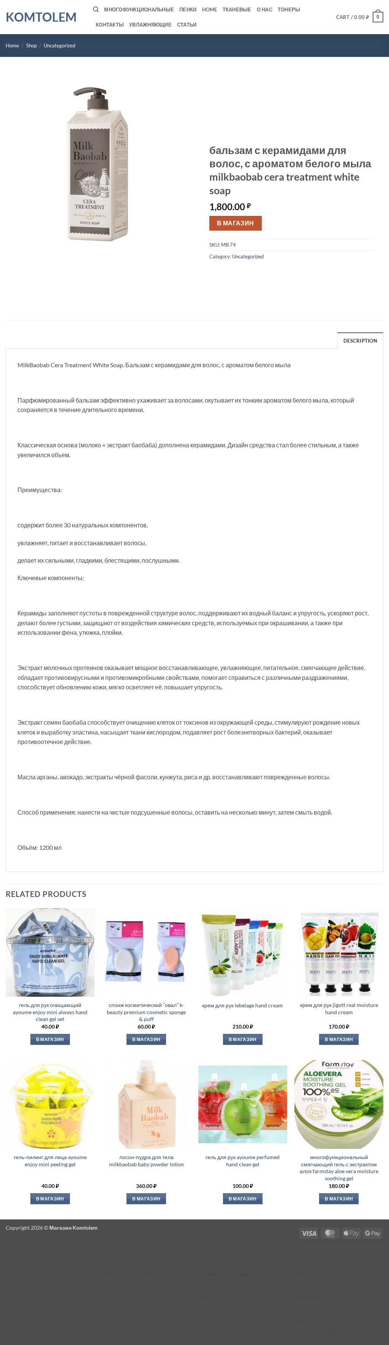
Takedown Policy (315, 1308)
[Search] (96, 9)
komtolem (41, 17)
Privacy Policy (217, 1308)
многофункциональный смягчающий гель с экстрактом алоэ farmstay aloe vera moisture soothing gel (339, 1167)
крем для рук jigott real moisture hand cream (339, 1008)
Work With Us (312, 1297)
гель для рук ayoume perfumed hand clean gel (243, 1160)
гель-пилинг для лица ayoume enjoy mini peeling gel (50, 1160)
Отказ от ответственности (231, 1297)
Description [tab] (360, 341)
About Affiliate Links (320, 1320)
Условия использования (229, 1273)
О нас (264, 9)
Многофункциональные (139, 9)
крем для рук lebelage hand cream (242, 1005)
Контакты (110, 25)
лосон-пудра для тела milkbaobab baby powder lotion (146, 1160)
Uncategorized (59, 45)
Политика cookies (221, 1285)
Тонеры (289, 9)
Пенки (187, 9)
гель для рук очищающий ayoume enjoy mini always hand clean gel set (50, 1012)
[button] (360, 17)
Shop (31, 45)
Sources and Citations (321, 1285)
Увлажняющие (150, 25)
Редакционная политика (133, 1273)
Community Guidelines (323, 1331)
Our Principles (313, 1273)
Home (209, 9)
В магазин (235, 223)
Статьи (187, 25)
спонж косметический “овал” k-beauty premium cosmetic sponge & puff (146, 1012)
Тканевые (237, 9)
